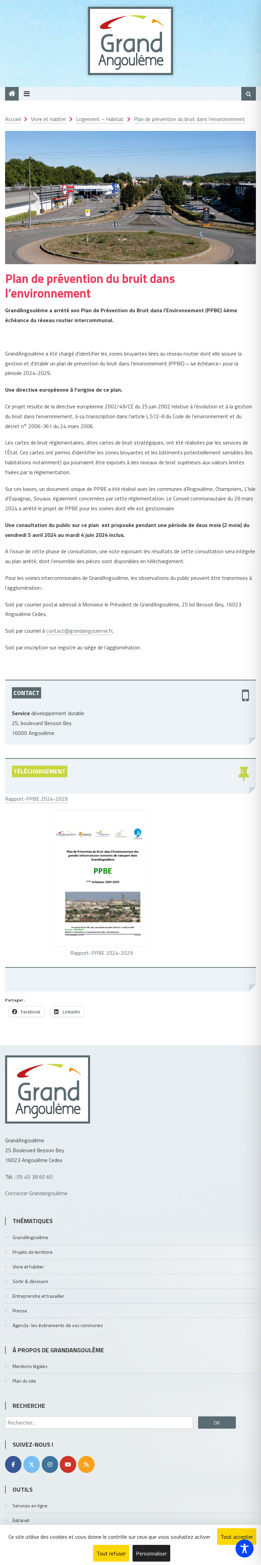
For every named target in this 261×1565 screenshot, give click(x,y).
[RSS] (86, 1464)
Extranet (21, 1520)
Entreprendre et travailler (38, 1295)
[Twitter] (31, 1464)
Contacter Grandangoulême (36, 1193)
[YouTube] (68, 1464)
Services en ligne (30, 1505)
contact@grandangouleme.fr (79, 631)
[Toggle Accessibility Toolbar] (244, 1548)
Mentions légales (30, 1366)
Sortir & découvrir (31, 1281)
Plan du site (24, 1380)
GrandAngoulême (30, 1237)
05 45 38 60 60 (35, 1177)
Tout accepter (237, 1537)
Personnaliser (151, 1553)
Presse (20, 1310)
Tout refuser (111, 1553)
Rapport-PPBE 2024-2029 (36, 799)
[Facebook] (13, 1464)
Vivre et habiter (28, 1266)
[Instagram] (50, 1464)
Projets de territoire (33, 1251)
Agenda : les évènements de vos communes (58, 1325)
